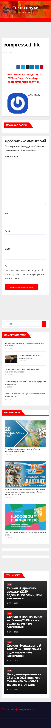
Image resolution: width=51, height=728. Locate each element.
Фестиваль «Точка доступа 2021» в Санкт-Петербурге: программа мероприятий (24, 78)
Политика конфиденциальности (18, 709)
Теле (9, 584)
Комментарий (11, 157)
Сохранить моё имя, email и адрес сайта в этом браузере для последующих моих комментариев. (25, 274)
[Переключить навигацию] (27, 19)
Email (8, 231)
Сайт (7, 249)
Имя (7, 213)
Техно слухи (25, 7)
